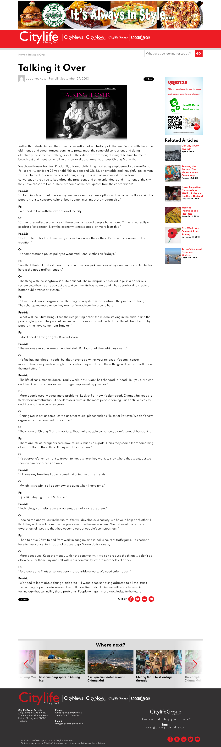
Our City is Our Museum (190, 147)
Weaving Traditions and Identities (190, 210)
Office (68, 712)
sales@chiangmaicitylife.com (166, 726)
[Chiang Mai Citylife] (39, 37)
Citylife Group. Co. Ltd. (41, 740)
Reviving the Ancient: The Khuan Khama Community (190, 171)
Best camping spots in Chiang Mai (62, 668)
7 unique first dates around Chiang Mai (110, 668)
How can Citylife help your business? (166, 719)
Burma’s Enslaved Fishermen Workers (192, 251)
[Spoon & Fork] (140, 37)
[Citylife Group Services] (118, 37)
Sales (67, 715)
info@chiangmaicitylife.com (69, 723)
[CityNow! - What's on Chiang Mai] (96, 37)
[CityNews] (73, 37)
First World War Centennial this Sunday (190, 231)
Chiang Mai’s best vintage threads (159, 668)
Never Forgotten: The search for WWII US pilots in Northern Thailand (192, 191)
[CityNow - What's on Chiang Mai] (96, 698)
